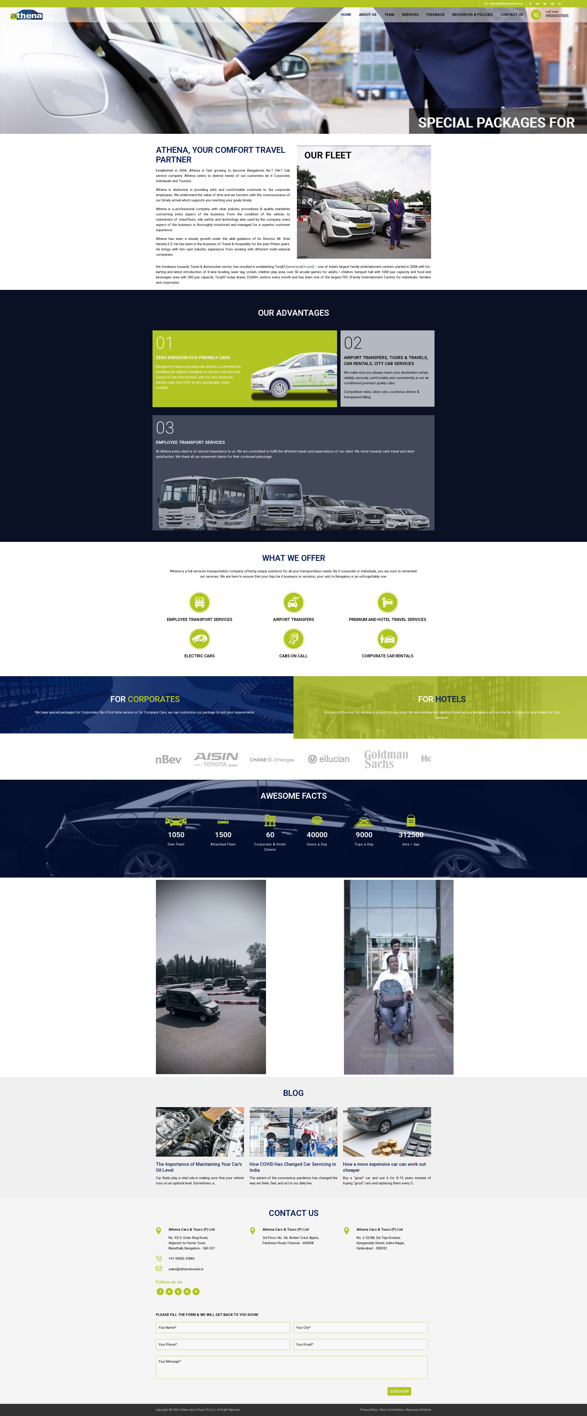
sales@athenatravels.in (506, 3)
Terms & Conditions (392, 1409)
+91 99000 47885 (181, 1259)
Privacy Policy (368, 1409)
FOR (145, 699)
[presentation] (153, 759)
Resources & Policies (418, 1409)
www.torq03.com (300, 267)
